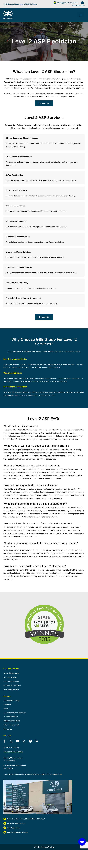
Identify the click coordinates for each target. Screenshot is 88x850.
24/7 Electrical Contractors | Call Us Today (20, 4)
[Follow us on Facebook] (6, 741)
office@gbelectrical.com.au (68, 3)
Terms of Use (57, 774)
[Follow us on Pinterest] (32, 741)
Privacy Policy (45, 774)
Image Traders (48, 847)
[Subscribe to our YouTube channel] (19, 741)
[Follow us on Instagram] (25, 741)
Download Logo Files (11, 747)
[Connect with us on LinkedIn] (38, 741)
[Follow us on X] (12, 741)
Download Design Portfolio (13, 752)
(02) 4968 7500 (78, 6)
